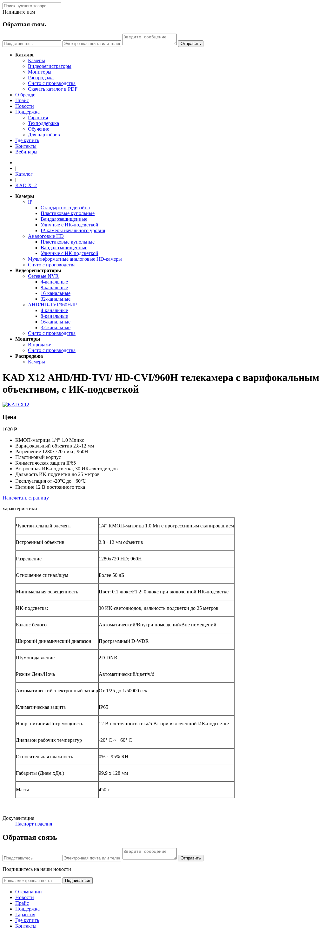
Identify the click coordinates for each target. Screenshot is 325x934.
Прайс (22, 100)
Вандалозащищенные (64, 219)
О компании (28, 891)
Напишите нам (19, 12)
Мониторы (39, 72)
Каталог (24, 174)
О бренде (25, 94)
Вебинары (26, 151)
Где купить (27, 140)
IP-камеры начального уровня (73, 230)
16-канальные (55, 293)
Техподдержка (43, 123)
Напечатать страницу (26, 497)
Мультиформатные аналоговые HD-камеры (75, 259)
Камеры (36, 60)
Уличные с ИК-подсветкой (69, 224)
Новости (24, 106)
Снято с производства (52, 83)
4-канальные (54, 281)
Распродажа (41, 77)
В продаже (39, 344)
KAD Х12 (26, 185)
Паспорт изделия (33, 823)
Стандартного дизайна (65, 207)
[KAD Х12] (16, 404)
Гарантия (38, 117)
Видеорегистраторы (49, 66)
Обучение (38, 129)
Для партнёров (44, 134)
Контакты (25, 146)
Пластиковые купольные (68, 213)
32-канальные (55, 299)
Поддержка (27, 111)
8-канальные (54, 287)
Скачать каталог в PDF (52, 89)
